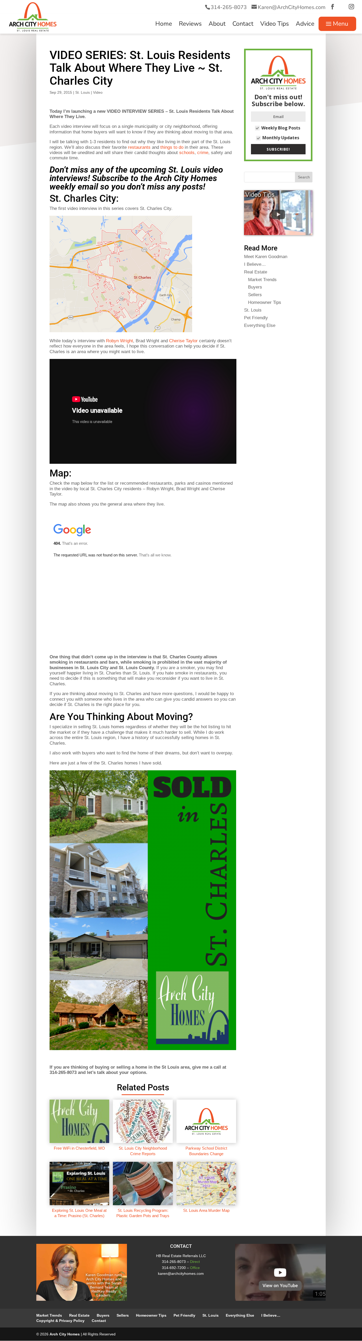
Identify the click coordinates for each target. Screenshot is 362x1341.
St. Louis (82, 92)
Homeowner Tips (264, 302)
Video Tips (274, 25)
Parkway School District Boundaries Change (206, 1151)
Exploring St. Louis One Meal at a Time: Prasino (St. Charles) (79, 1213)
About (217, 25)
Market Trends (262, 279)
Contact (242, 25)
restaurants (139, 147)
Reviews (190, 25)
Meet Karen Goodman (265, 256)
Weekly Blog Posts (280, 128)
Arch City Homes (65, 1334)
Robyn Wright (119, 340)
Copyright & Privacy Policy (60, 1320)
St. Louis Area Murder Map (206, 1210)
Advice (305, 25)
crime (202, 152)
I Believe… (255, 264)
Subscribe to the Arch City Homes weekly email (133, 182)
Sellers (255, 294)
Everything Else (259, 325)
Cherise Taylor (183, 340)
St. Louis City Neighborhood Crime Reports (143, 1151)
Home (163, 25)
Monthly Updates (280, 138)
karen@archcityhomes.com (181, 1273)
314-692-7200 (174, 1268)
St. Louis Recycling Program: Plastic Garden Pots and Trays (142, 1213)
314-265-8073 (229, 7)
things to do (171, 147)
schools (187, 152)
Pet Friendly (256, 317)
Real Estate (255, 271)
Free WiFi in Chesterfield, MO (79, 1148)
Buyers (255, 287)
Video (98, 92)
